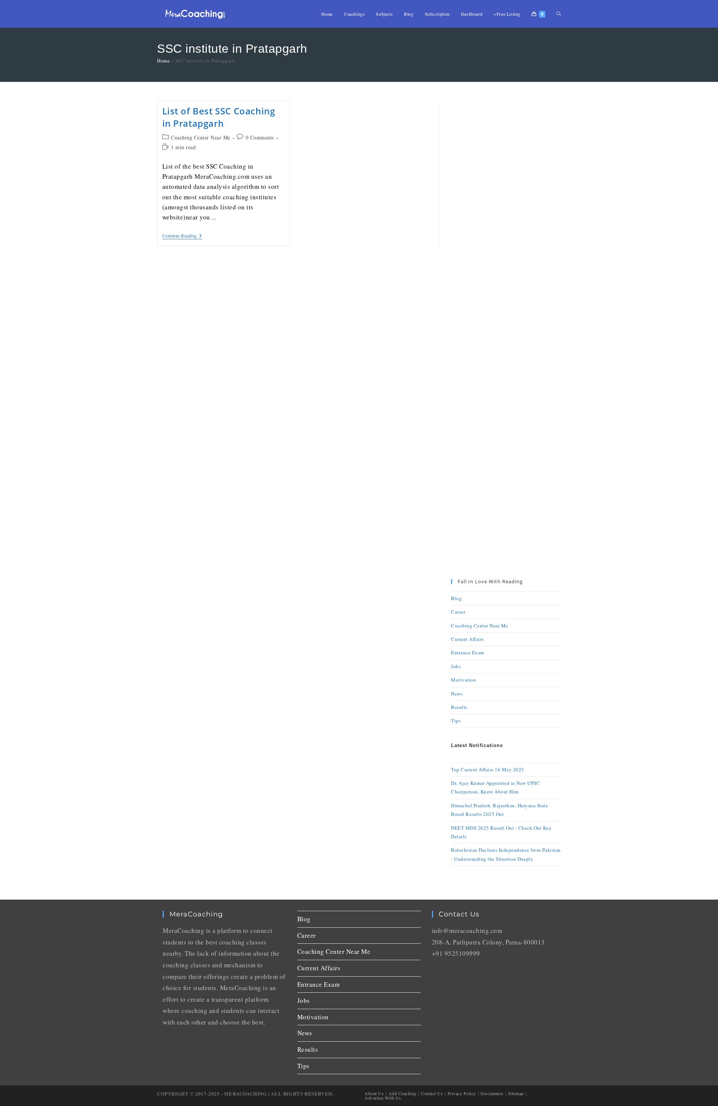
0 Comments (260, 137)
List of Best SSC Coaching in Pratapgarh (218, 117)
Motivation (463, 679)
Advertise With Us (383, 1098)
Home (163, 60)
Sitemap (516, 1093)
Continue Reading (182, 236)
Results (459, 707)
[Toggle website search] (559, 14)
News (457, 693)
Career (458, 611)
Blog (456, 598)
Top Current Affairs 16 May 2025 (487, 769)
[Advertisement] (506, 213)
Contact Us (432, 1093)
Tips (456, 720)
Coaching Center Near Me (200, 137)
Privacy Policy (462, 1093)
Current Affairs (467, 639)
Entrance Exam (467, 652)
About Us (374, 1093)
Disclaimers (492, 1093)
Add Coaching (403, 1093)
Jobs (456, 666)
